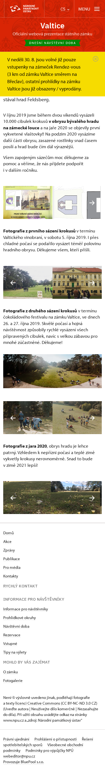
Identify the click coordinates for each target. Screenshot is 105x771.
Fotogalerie (13, 680)
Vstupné (10, 643)
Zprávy (9, 550)
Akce (7, 541)
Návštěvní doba (16, 626)
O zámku (10, 671)
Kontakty (10, 576)
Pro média (11, 567)
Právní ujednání (16, 739)
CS (63, 9)
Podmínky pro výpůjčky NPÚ (50, 750)
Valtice (52, 26)
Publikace (11, 558)
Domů (8, 532)
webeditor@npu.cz (19, 756)
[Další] (92, 202)
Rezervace (11, 634)
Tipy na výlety (14, 652)
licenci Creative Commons (37, 703)
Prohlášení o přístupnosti (56, 739)
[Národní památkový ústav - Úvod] (24, 9)
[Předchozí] (13, 202)
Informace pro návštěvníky (25, 608)
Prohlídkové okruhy (19, 617)
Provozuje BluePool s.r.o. (23, 761)
